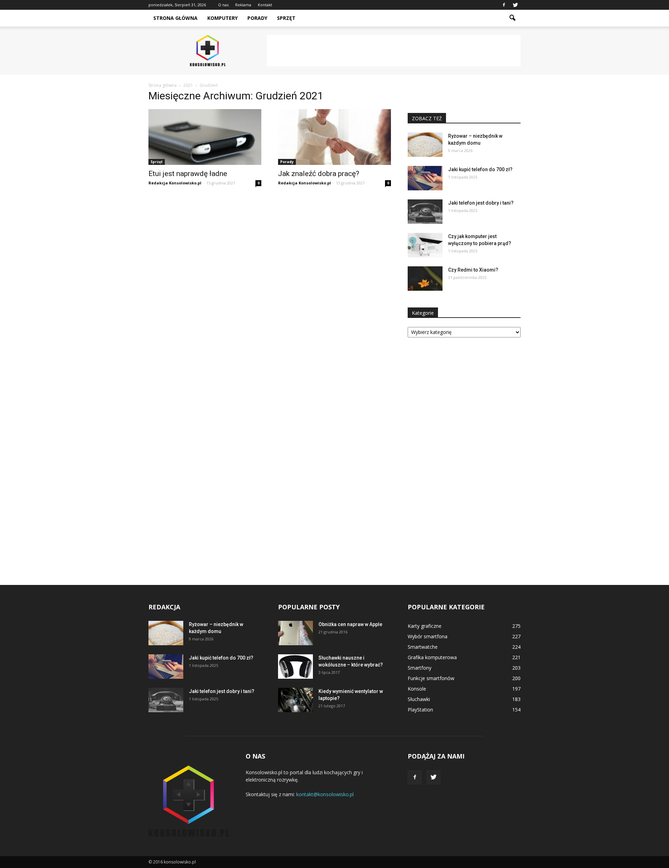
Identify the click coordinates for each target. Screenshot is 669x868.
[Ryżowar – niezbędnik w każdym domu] (425, 144)
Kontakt (265, 4)
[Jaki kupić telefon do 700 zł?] (425, 178)
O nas (223, 4)
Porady (257, 18)
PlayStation (420, 709)
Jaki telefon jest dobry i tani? (481, 203)
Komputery (222, 18)
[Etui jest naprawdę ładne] (204, 137)
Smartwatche (423, 647)
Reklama (243, 4)
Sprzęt (286, 18)
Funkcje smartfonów (431, 678)
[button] (512, 18)
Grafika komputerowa (432, 657)
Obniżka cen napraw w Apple (350, 624)
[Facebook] (504, 5)
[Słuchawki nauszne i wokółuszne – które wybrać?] (295, 666)
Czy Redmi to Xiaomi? (473, 270)
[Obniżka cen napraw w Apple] (295, 633)
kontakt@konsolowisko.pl (325, 794)
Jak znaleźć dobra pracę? (318, 173)
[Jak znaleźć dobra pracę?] (334, 137)
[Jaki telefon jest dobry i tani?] (425, 211)
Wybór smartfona (427, 636)
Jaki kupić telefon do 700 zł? (480, 169)
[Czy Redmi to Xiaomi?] (425, 278)
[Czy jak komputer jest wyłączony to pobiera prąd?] (425, 245)
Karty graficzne (424, 626)
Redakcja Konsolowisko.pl (174, 182)
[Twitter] (515, 5)
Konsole (417, 688)
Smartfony (419, 667)
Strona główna (175, 18)
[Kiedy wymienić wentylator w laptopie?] (295, 700)
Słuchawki (419, 699)
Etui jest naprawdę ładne (187, 173)
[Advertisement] (394, 50)
